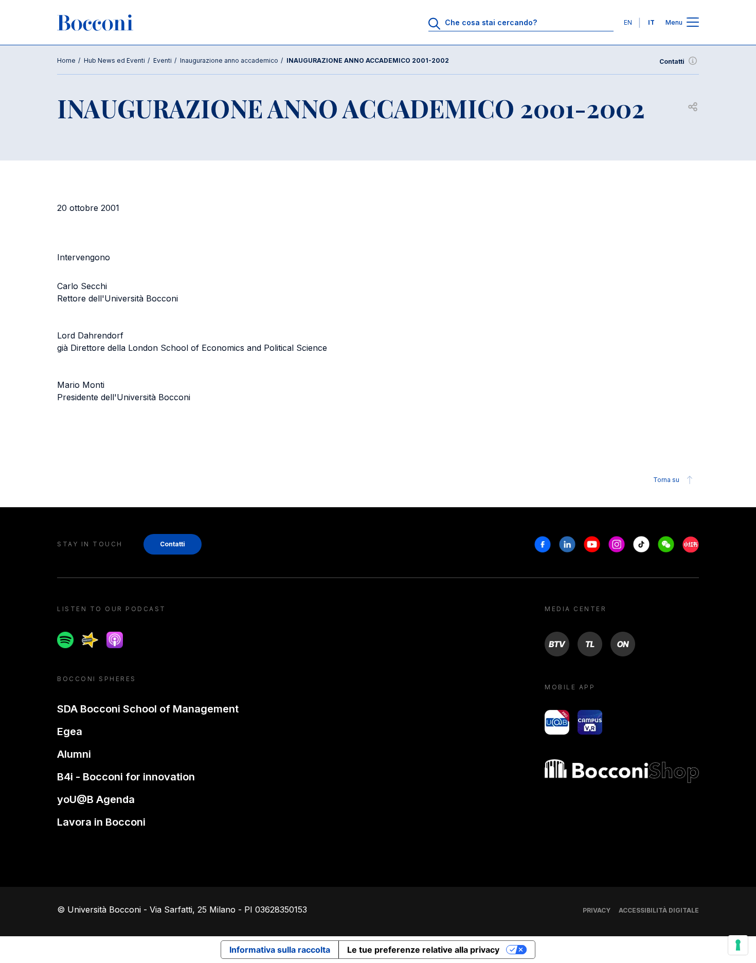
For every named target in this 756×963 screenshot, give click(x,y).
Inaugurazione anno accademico (229, 60)
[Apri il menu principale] (693, 22)
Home (66, 60)
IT (651, 22)
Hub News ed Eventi (114, 60)
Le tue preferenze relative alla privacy (423, 949)
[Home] (95, 22)
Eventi (162, 60)
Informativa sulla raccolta (279, 949)
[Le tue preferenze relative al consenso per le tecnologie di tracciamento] (738, 945)
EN (628, 22)
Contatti (672, 61)
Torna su (666, 480)
